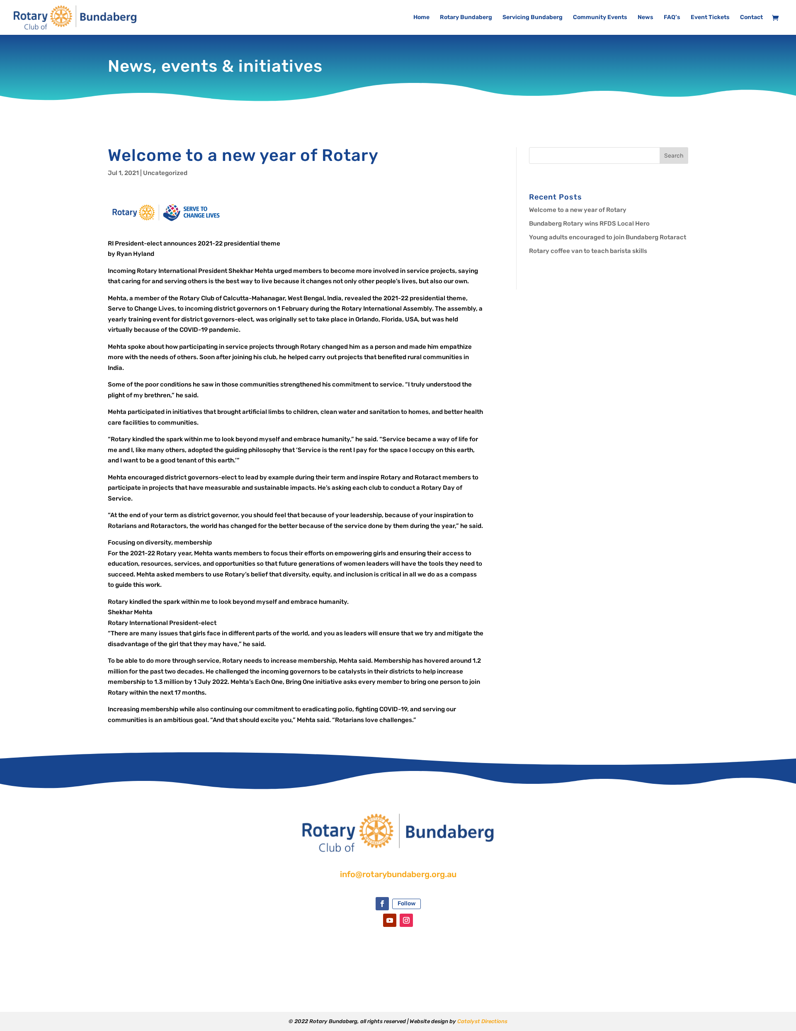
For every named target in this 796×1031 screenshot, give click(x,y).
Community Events (600, 18)
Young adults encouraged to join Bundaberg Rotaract (607, 237)
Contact (751, 18)
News (645, 18)
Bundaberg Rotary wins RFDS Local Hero (589, 223)
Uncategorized (165, 173)
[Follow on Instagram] (406, 920)
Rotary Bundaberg (466, 18)
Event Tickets (710, 18)
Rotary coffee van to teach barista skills (588, 251)
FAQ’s (672, 18)
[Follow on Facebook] (382, 903)
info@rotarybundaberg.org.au (398, 874)
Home (421, 18)
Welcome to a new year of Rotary (577, 210)
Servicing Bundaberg (532, 18)
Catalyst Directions (482, 1021)
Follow (406, 903)
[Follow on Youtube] (389, 920)
